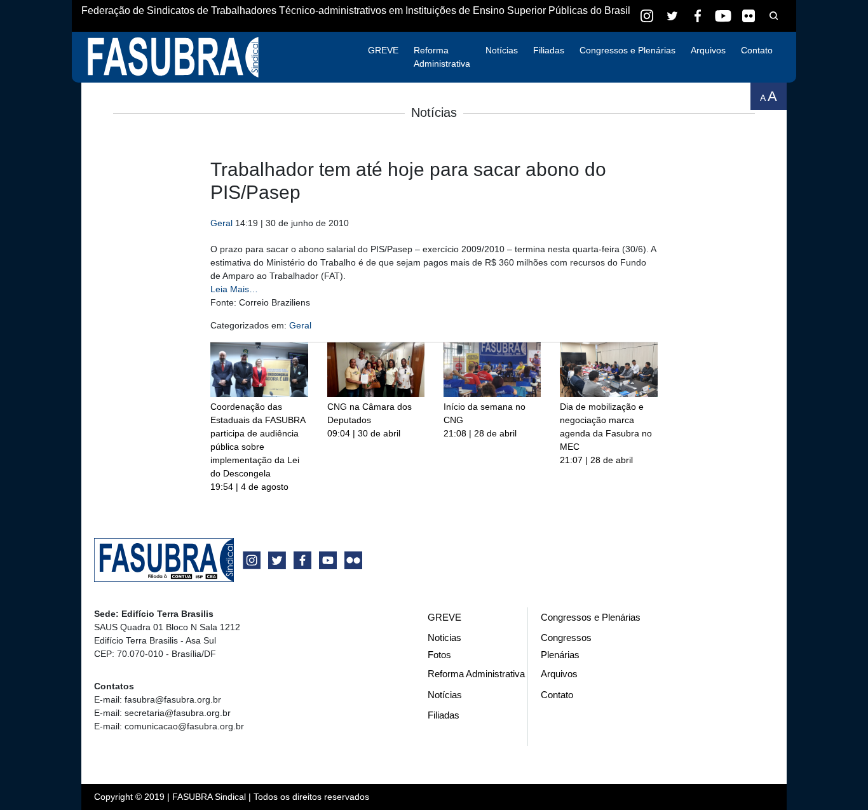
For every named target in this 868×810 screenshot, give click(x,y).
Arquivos (708, 50)
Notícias (501, 50)
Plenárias (560, 654)
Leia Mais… (234, 289)
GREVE (383, 50)
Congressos (566, 637)
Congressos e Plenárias (627, 50)
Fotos (439, 654)
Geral (221, 223)
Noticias (444, 637)
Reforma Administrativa (442, 57)
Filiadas (548, 50)
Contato (757, 50)
